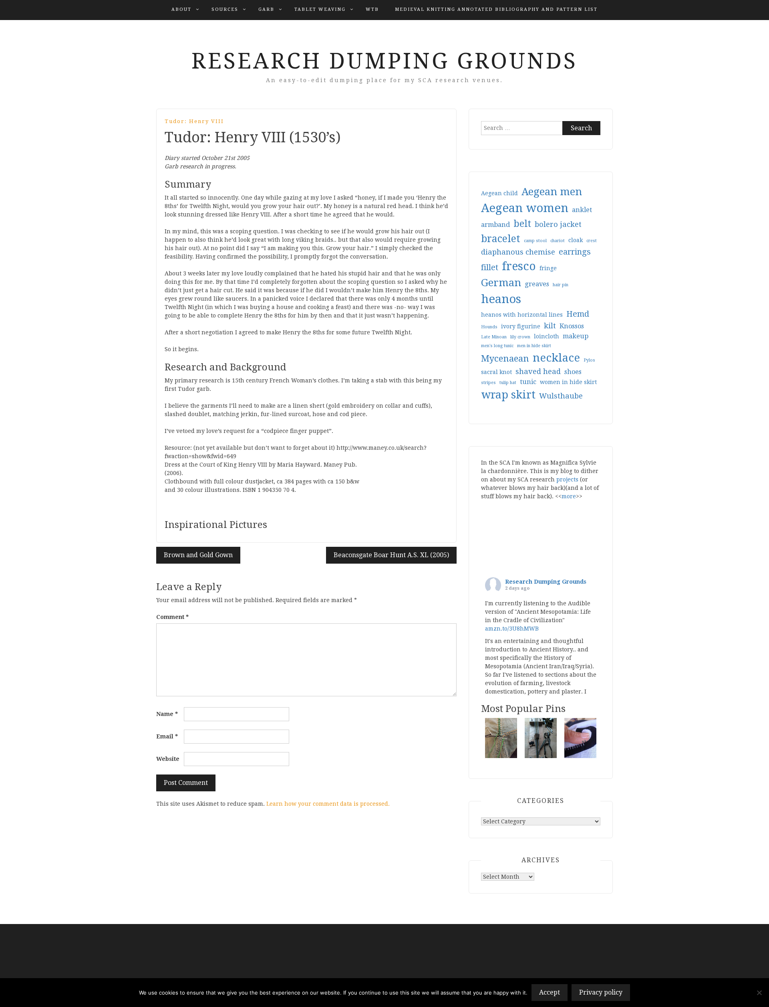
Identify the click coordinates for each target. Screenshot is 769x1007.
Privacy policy (600, 992)
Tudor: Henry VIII (194, 121)
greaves (537, 284)
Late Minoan (494, 337)
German (501, 283)
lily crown (520, 337)
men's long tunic (497, 345)
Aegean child (499, 193)
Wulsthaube (561, 396)
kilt (550, 326)
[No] (759, 993)
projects (567, 479)
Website (167, 759)
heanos (501, 299)
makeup (575, 336)
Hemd (577, 314)
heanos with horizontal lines (522, 314)
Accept (549, 992)
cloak (575, 240)
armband (495, 224)
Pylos (589, 360)
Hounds (489, 327)
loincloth (546, 336)
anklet (582, 210)
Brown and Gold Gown (198, 555)
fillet (489, 267)
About (181, 9)
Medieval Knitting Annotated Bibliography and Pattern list (496, 9)
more (569, 496)
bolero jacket (558, 224)
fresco (519, 266)
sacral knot (496, 372)
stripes (488, 382)
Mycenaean (505, 358)
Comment (172, 617)
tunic (528, 382)
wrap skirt (508, 394)
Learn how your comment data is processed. (328, 804)
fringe (548, 268)
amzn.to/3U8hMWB (512, 628)
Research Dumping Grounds (384, 61)
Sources (224, 9)
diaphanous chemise (518, 252)
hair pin (560, 284)
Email (167, 736)
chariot (557, 240)
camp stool (535, 240)
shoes (573, 372)
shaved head (538, 371)
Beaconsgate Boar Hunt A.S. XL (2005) (391, 555)
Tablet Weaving (320, 9)
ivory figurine (520, 326)
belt (522, 223)
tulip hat (507, 382)
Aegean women (524, 208)
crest (591, 240)
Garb (266, 9)
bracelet (500, 239)
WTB (372, 9)
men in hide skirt (534, 345)
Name (167, 714)
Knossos (572, 326)
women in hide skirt (568, 382)
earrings (575, 252)
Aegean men (551, 192)
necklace (556, 357)
